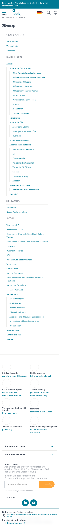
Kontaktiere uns (13, 334)
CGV (8, 255)
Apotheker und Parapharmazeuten (24, 321)
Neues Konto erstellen (16, 211)
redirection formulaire (16, 285)
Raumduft (13, 194)
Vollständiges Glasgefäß (23, 162)
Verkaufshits (12, 46)
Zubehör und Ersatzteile (20, 144)
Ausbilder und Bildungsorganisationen (26, 316)
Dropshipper (15, 325)
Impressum (11, 264)
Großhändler (15, 303)
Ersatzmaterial (18, 158)
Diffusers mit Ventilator (23, 86)
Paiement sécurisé (14, 250)
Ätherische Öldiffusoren (20, 68)
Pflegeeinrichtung (17, 312)
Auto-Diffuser (18, 95)
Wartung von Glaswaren (23, 149)
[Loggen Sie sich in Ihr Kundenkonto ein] (55, 12)
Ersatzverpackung (20, 176)
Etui (14, 153)
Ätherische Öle (16, 122)
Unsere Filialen (13, 330)
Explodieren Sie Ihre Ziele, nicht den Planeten (27, 241)
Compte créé (12, 268)
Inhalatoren (17, 108)
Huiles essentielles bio (19, 140)
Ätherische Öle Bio (20, 126)
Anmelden (11, 207)
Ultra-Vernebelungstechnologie (26, 72)
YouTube (33, 502)
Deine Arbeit (12, 294)
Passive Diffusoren (20, 113)
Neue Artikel (12, 41)
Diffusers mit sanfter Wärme (25, 90)
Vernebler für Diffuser (22, 167)
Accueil (9, 63)
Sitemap (10, 339)
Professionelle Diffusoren (24, 99)
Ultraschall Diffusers (21, 81)
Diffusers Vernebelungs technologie (28, 77)
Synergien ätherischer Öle (24, 131)
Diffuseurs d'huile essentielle (25, 189)
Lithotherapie (15, 117)
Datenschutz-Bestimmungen (19, 259)
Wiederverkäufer (16, 307)
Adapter (16, 180)
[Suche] (48, 12)
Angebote (10, 50)
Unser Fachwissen (14, 229)
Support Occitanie (14, 273)
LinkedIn (25, 502)
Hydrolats (16, 135)
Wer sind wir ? (12, 225)
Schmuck (16, 104)
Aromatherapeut (16, 298)
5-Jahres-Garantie (14, 289)
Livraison (10, 246)
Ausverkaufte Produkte (19, 185)
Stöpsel (15, 171)
